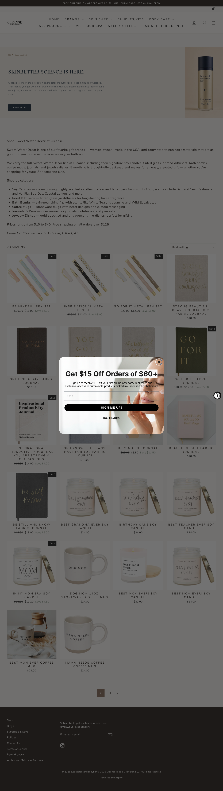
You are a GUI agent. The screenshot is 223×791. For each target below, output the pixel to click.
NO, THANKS (111, 418)
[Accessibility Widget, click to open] (217, 396)
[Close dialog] (159, 362)
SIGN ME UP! (111, 407)
